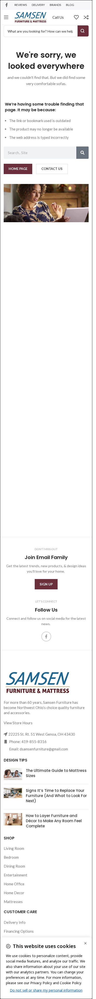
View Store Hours (18, 723)
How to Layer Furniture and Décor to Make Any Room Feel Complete (54, 821)
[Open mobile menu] (6, 17)
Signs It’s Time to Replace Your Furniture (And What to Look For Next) (56, 795)
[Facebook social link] (7, 5)
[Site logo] (31, 17)
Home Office (14, 884)
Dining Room (14, 866)
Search (83, 30)
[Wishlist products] (76, 17)
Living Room (14, 848)
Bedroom (11, 857)
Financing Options (19, 931)
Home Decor (14, 892)
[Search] (82, 152)
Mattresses (13, 901)
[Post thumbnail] (13, 774)
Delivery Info (15, 922)
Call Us (58, 17)
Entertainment (15, 875)
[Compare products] (86, 17)
